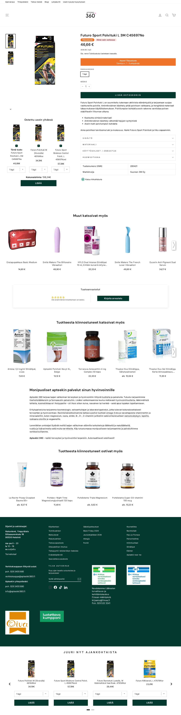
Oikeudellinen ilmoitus (58, 547)
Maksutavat (53, 535)
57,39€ (71, 686)
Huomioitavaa (91, 157)
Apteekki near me (134, 555)
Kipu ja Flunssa (133, 535)
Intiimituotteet (132, 543)
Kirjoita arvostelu (113, 298)
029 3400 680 (17, 586)
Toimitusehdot (55, 531)
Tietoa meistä (36, 2)
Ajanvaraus (10, 2)
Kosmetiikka (132, 527)
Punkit (86, 543)
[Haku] (167, 15)
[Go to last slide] (9, 684)
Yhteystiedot (22, 2)
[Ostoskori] (173, 15)
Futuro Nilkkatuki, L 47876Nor (150, 681)
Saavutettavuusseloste (58, 559)
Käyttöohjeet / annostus (100, 151)
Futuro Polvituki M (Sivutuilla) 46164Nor (39, 153)
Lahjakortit (56, 2)
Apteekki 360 (36, 397)
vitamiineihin (142, 413)
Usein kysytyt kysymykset (74, 2)
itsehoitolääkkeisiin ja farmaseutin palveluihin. (52, 400)
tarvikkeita (68, 428)
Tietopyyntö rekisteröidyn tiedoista (63, 551)
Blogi (47, 2)
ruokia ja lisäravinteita (40, 428)
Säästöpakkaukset (91, 527)
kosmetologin (64, 409)
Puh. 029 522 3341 (101, 603)
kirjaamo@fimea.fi (101, 600)
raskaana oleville (38, 419)
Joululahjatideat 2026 (92, 535)
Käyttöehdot (54, 527)
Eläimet (130, 551)
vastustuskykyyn (132, 416)
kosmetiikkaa (44, 403)
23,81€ (149, 684)
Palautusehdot (55, 539)
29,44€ (110, 686)
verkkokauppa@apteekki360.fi (20, 576)
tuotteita (106, 397)
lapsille (145, 416)
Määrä (84, 82)
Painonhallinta (133, 539)
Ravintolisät (131, 531)
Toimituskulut (95, 54)
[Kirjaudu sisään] (160, 15)
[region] (90, 684)
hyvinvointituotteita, (125, 400)
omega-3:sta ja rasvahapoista (120, 413)
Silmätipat (131, 547)
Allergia (86, 539)
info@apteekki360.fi (15, 591)
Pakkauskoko (87, 69)
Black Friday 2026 (91, 531)
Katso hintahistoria (93, 179)
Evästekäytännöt (56, 555)
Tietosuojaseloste (56, 543)
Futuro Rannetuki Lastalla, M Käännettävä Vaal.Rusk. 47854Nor (110, 682)
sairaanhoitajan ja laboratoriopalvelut (90, 409)
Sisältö (88, 138)
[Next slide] (171, 684)
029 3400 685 (17, 571)
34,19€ (31, 686)
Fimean (95, 597)
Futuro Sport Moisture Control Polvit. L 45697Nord (61, 155)
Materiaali (90, 145)
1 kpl (85, 74)
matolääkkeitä (123, 425)
